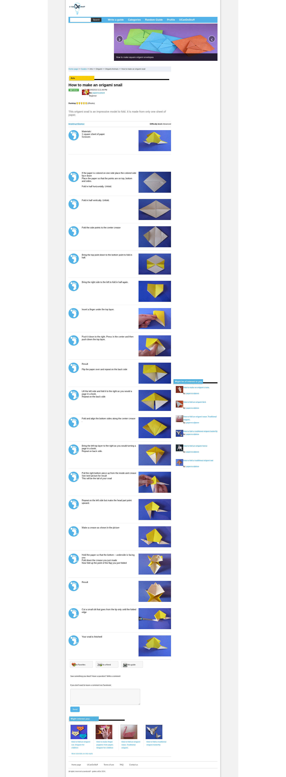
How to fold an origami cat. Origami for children (80, 745)
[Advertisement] (141, 6)
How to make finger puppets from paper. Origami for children (104, 745)
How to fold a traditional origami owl (198, 461)
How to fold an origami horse (195, 446)
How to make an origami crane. (196, 387)
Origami (99, 69)
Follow (74, 90)
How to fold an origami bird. (194, 402)
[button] (212, 14)
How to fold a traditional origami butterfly (200, 431)
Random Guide (154, 19)
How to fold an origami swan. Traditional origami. (130, 745)
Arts (91, 69)
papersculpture (192, 393)
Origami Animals (111, 69)
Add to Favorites (78, 665)
